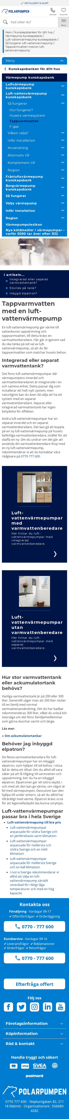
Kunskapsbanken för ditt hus (34, 69)
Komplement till (21, 163)
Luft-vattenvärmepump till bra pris (34, 822)
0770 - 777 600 (38, 926)
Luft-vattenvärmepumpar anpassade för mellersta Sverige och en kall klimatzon (33, 863)
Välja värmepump (21, 203)
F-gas (14, 126)
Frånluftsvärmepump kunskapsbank (24, 178)
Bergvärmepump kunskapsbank (20, 187)
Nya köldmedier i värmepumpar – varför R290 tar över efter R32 (35, 232)
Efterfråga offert (34, 984)
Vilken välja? (18, 133)
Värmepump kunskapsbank (30, 77)
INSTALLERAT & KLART (36, 3)
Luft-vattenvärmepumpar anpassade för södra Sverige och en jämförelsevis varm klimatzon (33, 831)
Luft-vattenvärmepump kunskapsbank (26, 95)
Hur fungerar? (21, 110)
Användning (18, 148)
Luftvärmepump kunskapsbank (20, 86)
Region (14, 170)
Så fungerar (17, 103)
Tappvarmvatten (24, 121)
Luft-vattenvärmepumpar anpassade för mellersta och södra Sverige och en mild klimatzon (30, 847)
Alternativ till (18, 155)
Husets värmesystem (27, 115)
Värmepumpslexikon (24, 224)
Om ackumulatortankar (23, 736)
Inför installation (21, 140)
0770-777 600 (30, 456)
